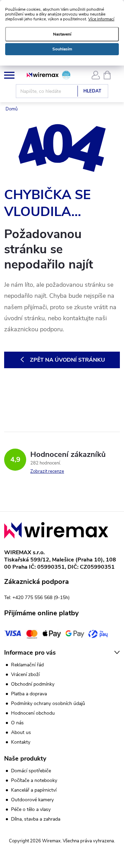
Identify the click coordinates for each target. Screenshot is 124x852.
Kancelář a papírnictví (33, 790)
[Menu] (9, 75)
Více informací (101, 19)
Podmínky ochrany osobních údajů (48, 703)
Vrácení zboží (25, 674)
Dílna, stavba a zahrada (35, 819)
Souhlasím (62, 49)
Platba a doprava (29, 694)
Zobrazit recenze (47, 471)
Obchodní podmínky (32, 684)
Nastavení (62, 34)
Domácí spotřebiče (31, 771)
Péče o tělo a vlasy (31, 809)
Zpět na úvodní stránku (67, 360)
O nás (17, 722)
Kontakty (20, 742)
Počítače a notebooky (34, 780)
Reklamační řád (27, 665)
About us (21, 732)
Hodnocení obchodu (33, 713)
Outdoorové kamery (32, 800)
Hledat (92, 91)
